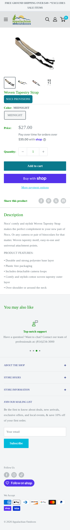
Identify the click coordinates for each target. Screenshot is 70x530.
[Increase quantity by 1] (43, 152)
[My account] (55, 19)
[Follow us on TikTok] (21, 475)
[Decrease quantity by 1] (23, 152)
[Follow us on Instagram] (14, 475)
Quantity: (10, 151)
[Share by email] (63, 201)
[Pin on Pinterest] (48, 201)
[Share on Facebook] (41, 201)
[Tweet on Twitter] (56, 201)
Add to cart (35, 166)
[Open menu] (6, 19)
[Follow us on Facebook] (6, 475)
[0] (62, 19)
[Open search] (47, 19)
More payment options (35, 187)
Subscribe (16, 443)
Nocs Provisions (18, 99)
